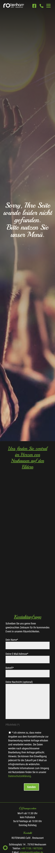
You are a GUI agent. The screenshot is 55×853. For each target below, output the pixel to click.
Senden (31, 787)
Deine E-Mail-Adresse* (17, 653)
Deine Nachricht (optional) (19, 681)
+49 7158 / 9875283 (32, 848)
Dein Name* (12, 639)
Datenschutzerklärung (19, 776)
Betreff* (10, 667)
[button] (5, 847)
